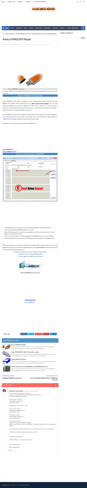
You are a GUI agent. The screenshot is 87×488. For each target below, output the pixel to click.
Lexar (31, 28)
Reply (10, 450)
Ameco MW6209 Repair (18, 344)
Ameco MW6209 (29, 302)
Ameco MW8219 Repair (18, 359)
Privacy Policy (11, 1)
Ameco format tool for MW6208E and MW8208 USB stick (29, 366)
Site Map (20, 1)
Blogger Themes (33, 485)
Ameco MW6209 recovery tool (23, 33)
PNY (25, 28)
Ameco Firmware (10, 33)
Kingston (38, 28)
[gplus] (83, 1)
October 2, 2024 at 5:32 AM (30, 391)
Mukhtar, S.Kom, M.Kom (16, 391)
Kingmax (47, 28)
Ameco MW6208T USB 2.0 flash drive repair (25, 352)
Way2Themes (17, 485)
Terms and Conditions (40, 1)
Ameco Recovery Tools (37, 33)
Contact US (28, 1)
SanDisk (19, 28)
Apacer (55, 28)
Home (3, 1)
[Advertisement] (43, 20)
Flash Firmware (72, 28)
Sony (12, 28)
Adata (62, 28)
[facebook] (80, 1)
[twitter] (77, 1)
